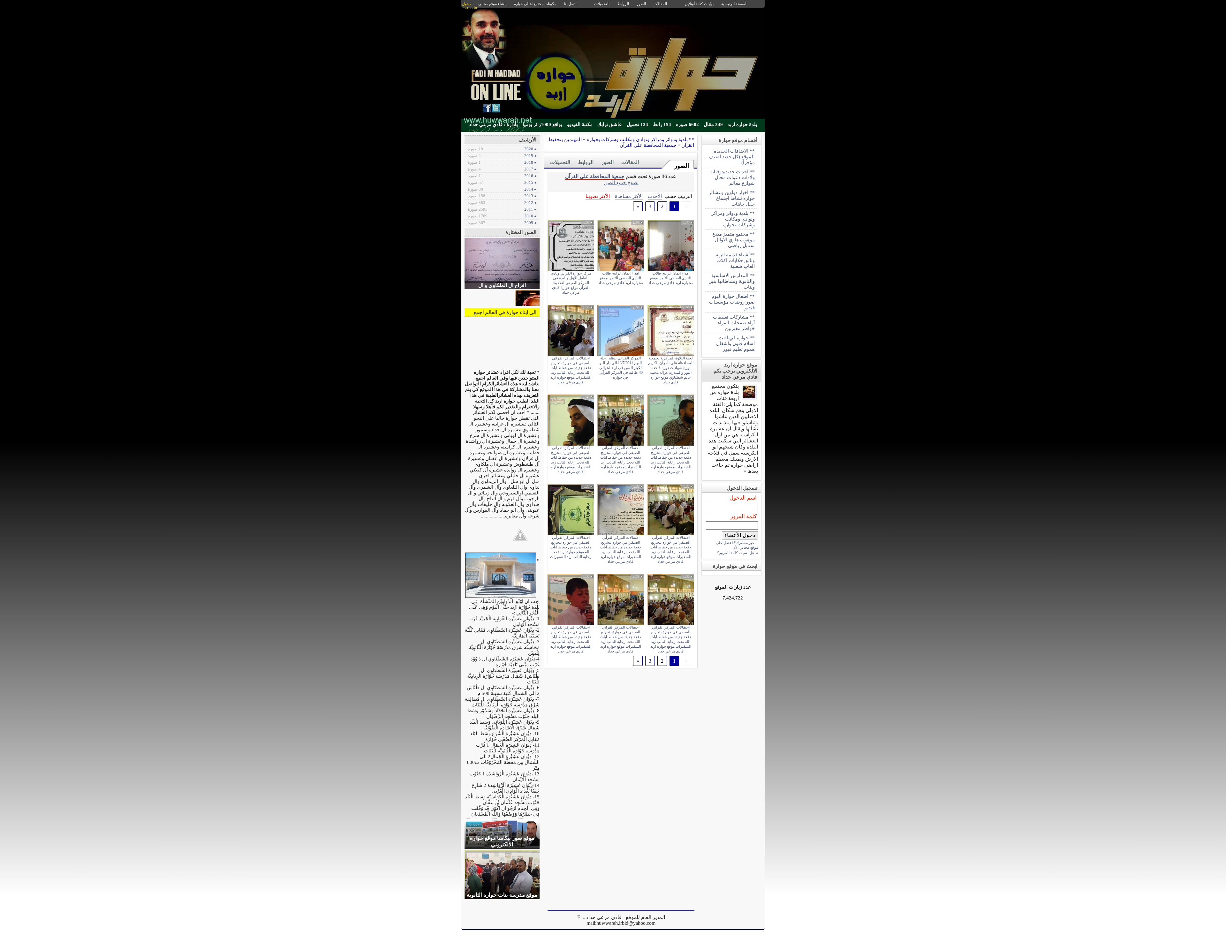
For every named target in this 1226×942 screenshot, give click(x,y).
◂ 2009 (502, 222)
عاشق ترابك (609, 124)
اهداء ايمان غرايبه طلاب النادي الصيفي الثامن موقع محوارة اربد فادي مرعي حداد (670, 278)
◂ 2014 (502, 189)
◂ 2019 (502, 155)
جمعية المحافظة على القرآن (648, 145)
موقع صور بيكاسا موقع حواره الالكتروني (502, 841)
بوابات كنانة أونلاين (699, 4)
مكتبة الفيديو (580, 124)
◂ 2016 (502, 175)
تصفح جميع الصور (621, 182)
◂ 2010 (502, 216)
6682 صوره (687, 124)
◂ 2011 (502, 209)
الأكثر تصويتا (598, 196)
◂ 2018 (502, 162)
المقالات (630, 162)
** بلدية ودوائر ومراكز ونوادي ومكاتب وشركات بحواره (640, 139)
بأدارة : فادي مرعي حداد (493, 124)
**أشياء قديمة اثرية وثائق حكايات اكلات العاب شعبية (735, 260)
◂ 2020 (502, 149)
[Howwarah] (749, 397)
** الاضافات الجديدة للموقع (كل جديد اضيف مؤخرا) (732, 156)
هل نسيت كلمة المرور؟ (735, 553)
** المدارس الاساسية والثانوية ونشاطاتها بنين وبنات (731, 281)
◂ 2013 (502, 195)
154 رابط (662, 124)
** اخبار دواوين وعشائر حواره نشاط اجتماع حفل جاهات (732, 198)
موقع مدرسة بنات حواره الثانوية (502, 895)
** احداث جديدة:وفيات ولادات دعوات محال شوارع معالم (732, 177)
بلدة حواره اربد (742, 124)
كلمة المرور (743, 516)
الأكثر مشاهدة (629, 196)
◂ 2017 (502, 169)
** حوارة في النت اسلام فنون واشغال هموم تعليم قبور (735, 343)
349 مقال (713, 124)
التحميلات (560, 162)
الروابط (586, 162)
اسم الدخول (743, 498)
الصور (681, 165)
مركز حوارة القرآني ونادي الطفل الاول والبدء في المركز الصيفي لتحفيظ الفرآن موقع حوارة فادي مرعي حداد (571, 283)
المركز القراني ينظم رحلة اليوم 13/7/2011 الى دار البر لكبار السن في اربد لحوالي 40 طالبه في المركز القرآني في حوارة (621, 368)
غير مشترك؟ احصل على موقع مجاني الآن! (737, 545)
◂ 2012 (502, 202)
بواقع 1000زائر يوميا (542, 124)
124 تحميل (637, 124)
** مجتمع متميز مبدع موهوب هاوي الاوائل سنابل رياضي (733, 239)
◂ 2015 (502, 182)
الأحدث (655, 196)
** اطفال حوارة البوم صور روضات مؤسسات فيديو (732, 301)
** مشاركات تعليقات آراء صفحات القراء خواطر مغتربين (734, 322)
